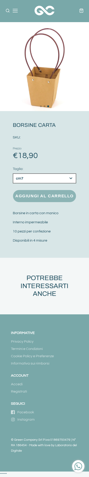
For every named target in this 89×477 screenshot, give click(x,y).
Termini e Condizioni (27, 349)
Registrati (19, 391)
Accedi (17, 384)
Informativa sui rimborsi (30, 363)
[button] (41, 106)
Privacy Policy (22, 341)
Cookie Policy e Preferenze (32, 356)
